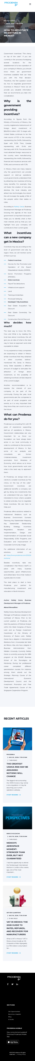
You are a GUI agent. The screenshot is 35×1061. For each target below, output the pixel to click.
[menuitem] (14, 1011)
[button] (2, 1058)
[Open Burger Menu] (30, 4)
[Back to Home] (11, 4)
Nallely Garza (9, 20)
